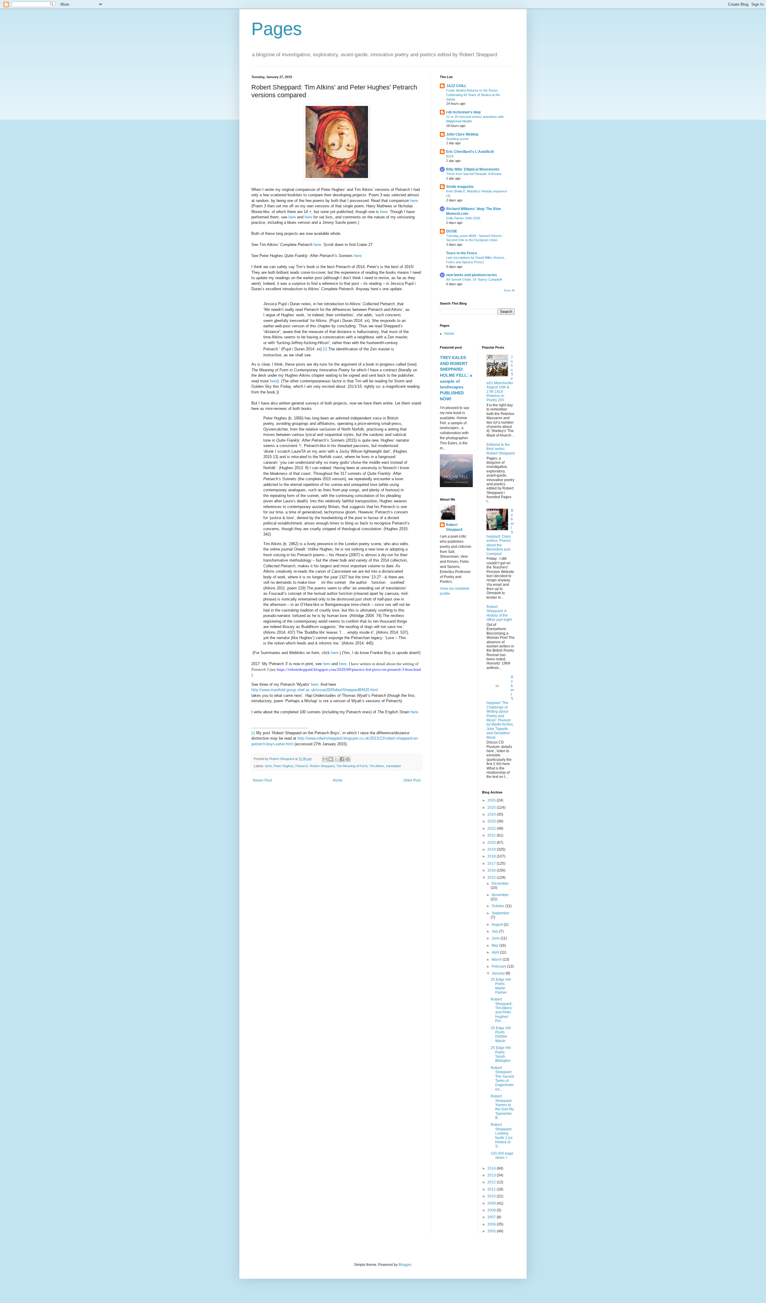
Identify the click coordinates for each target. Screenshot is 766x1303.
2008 (492, 1210)
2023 (492, 821)
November (500, 895)
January (499, 973)
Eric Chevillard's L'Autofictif (470, 152)
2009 (492, 1203)
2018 (492, 856)
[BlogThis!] (331, 759)
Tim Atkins (376, 766)
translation (393, 766)
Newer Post (262, 780)
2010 (492, 1196)
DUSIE (451, 231)
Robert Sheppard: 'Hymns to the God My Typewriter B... (502, 1107)
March (497, 959)
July (495, 931)
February (499, 966)
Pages (276, 29)
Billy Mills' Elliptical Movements (472, 169)
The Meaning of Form (351, 766)
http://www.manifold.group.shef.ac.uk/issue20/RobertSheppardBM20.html (314, 690)
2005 (492, 1231)
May (495, 945)
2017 (492, 863)
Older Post (411, 780)
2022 (492, 828)
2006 (492, 1224)
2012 (492, 1182)
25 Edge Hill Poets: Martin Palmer (501, 986)
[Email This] (325, 759)
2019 (492, 849)
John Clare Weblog (462, 134)
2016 (492, 870)
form (268, 766)
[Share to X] (336, 759)
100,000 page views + (502, 1155)
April (496, 952)
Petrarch (301, 766)
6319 (449, 156)
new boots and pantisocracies (471, 275)
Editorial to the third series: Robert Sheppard (501, 449)
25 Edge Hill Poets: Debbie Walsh (501, 1034)
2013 (492, 1175)
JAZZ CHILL (456, 86)
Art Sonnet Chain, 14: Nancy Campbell (474, 279)
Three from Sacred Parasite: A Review (473, 174)
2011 (492, 1189)
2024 (492, 814)
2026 (492, 800)
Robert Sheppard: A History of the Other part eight (499, 613)
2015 (492, 877)
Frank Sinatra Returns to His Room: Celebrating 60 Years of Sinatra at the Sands (473, 95)
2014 (492, 1168)
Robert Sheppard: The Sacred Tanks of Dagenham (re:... (502, 1078)
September (501, 913)
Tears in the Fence (461, 253)
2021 (492, 835)
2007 (492, 1217)
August (498, 924)
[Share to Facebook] (342, 759)
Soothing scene (457, 139)
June (496, 938)
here (414, 200)
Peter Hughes (283, 766)
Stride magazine (460, 187)
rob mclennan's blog (463, 112)
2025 (492, 807)
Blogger (405, 1265)
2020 (492, 842)
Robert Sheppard (322, 766)
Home (338, 780)
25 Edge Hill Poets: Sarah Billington (501, 1054)
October (498, 906)
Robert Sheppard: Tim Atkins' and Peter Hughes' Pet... (501, 1010)
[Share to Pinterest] (348, 759)
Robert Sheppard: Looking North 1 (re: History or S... (502, 1135)
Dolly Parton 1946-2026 (463, 218)
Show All (509, 290)
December (500, 883)
